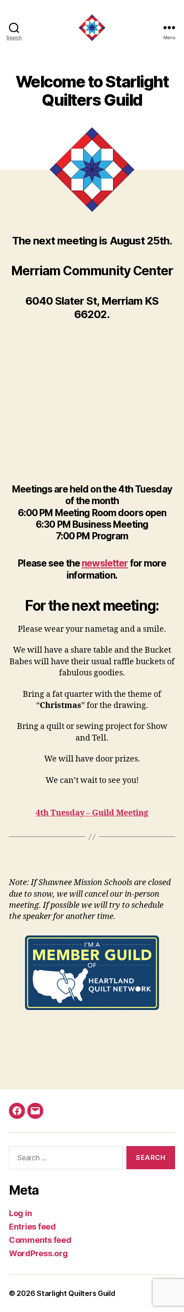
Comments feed (40, 1240)
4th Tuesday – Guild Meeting (92, 813)
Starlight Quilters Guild (76, 1293)
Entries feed (32, 1226)
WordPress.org (38, 1253)
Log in (20, 1213)
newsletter (105, 563)
